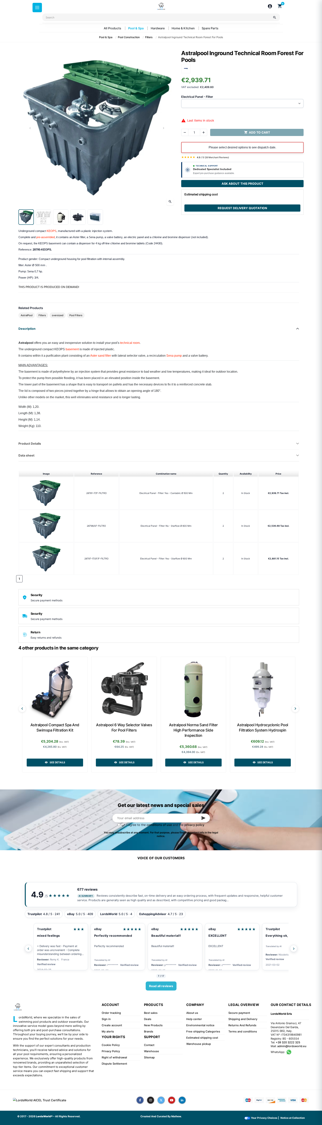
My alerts (108, 1031)
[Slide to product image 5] (95, 217)
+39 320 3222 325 (288, 1042)
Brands (148, 1031)
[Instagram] (150, 1100)
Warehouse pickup (198, 1044)
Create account (112, 1025)
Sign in (106, 1019)
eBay (98, 929)
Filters (42, 315)
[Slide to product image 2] (43, 217)
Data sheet (26, 455)
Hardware (158, 28)
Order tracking (111, 1013)
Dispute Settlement (114, 1063)
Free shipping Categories (203, 1031)
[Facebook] (140, 1100)
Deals (147, 1019)
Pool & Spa (136, 28)
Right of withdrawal (114, 1057)
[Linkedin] (182, 1100)
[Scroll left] (22, 708)
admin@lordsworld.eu (291, 1046)
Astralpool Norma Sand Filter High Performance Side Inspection (193, 730)
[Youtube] (171, 1100)
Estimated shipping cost (202, 1037)
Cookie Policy (111, 1045)
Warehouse (151, 1051)
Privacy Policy (111, 1051)
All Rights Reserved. (67, 1116)
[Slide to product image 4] (78, 217)
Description (27, 328)
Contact (149, 1045)
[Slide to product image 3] (60, 217)
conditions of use (159, 825)
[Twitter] (161, 1100)
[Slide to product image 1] (26, 217)
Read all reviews (161, 986)
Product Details (29, 443)
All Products (113, 28)
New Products (153, 1025)
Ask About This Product (242, 183)
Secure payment (239, 1013)
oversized (57, 315)
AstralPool (27, 315)
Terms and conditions (242, 1031)
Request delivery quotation (242, 208)
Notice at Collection (292, 1117)
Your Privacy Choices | (264, 1117)
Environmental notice (200, 1025)
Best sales (151, 1013)
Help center (194, 1019)
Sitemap (149, 1057)
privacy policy (194, 825)
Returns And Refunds (242, 1025)
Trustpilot (44, 929)
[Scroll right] (295, 708)
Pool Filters (75, 315)
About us (192, 1013)
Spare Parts (210, 28)
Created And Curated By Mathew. (161, 1116)
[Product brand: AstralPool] (186, 68)
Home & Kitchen (183, 28)
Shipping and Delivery (242, 1019)
